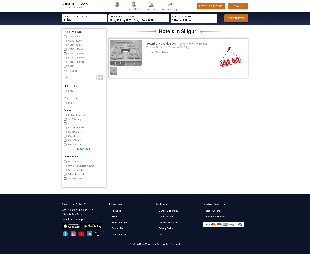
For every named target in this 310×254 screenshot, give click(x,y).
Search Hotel (236, 18)
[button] (131, 211)
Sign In (238, 6)
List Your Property (211, 6)
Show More (84, 149)
